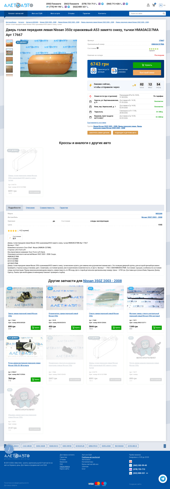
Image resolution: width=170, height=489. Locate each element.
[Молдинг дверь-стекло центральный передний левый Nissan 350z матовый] (145, 298)
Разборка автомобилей (91, 457)
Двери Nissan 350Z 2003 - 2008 (105, 126)
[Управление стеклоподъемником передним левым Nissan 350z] (64, 347)
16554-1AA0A (40, 446)
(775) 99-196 (55, 7)
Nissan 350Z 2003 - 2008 (152, 217)
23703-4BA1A (132, 446)
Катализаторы (87, 462)
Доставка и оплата (67, 455)
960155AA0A (119, 446)
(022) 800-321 (80, 7)
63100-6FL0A (80, 446)
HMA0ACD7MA (157, 44)
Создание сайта (135, 484)
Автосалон (86, 459)
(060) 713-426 (113, 4)
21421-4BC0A (27, 446)
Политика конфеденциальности (16, 483)
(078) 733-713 (88, 4)
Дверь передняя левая (127, 126)
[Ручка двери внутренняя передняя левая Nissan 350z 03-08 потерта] (24, 347)
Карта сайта (64, 469)
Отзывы (71, 13)
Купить (148, 65)
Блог (84, 469)
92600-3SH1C (53, 446)
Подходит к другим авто (125, 133)
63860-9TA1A (93, 446)
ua (164, 5)
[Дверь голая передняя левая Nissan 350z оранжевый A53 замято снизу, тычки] (24, 160)
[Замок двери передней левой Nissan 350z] (24, 298)
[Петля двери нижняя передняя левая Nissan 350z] (145, 347)
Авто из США (37, 13)
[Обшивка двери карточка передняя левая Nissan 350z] (24, 399)
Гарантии (86, 13)
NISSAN (159, 214)
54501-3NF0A (66, 446)
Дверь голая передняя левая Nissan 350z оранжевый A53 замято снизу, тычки (103, 365)
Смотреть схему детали (99, 133)
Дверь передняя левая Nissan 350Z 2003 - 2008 (117, 127)
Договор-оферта (10, 485)
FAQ (61, 464)
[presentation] (16, 58)
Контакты (102, 13)
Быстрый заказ (147, 72)
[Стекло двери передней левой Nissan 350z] (105, 298)
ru (161, 5)
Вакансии (63, 462)
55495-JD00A (106, 446)
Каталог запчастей (15, 13)
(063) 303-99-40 (140, 465)
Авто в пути (55, 13)
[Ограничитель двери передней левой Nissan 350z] (64, 298)
